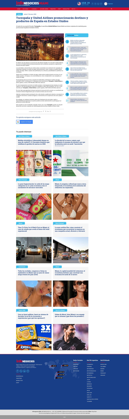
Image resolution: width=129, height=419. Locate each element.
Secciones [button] (26, 9)
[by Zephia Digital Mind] (64, 417)
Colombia (103, 366)
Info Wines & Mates (24, 136)
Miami (19, 14)
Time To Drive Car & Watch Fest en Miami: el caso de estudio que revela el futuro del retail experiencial (78, 69)
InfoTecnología (91, 377)
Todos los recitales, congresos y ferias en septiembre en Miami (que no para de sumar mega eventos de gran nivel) (78, 82)
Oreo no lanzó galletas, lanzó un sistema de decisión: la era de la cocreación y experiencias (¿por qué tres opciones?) (78, 94)
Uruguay (102, 375)
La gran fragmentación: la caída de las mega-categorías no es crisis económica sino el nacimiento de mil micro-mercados (78, 56)
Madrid (102, 368)
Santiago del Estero (92, 399)
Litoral (89, 381)
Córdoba (89, 366)
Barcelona (103, 364)
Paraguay (103, 373)
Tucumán (89, 401)
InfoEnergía (90, 368)
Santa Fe (89, 397)
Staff (59, 9)
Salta (88, 390)
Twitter (75, 366)
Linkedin (75, 368)
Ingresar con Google (25, 122)
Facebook (76, 364)
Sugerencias (19, 376)
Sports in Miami (60, 310)
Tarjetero (53, 9)
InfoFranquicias (91, 371)
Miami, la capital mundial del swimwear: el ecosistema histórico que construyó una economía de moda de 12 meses (78, 88)
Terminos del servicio (81, 413)
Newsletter (66, 9)
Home (18, 9)
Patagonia (89, 388)
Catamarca (90, 364)
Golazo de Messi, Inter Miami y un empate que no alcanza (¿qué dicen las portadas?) (78, 100)
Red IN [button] (73, 9)
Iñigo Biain (94, 411)
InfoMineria (90, 373)
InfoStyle (89, 375)
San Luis (89, 394)
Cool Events (22, 267)
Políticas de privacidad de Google (69, 413)
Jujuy (88, 379)
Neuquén (89, 386)
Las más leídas (44, 9)
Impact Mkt (22, 310)
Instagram (76, 371)
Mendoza (89, 384)
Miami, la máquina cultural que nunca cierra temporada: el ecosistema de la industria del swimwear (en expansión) (78, 63)
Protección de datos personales (80, 411)
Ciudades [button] (34, 9)
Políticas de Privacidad (67, 411)
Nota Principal (23, 180)
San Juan (89, 392)
